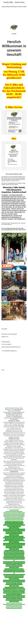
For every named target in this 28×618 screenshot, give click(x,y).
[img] (14, 17)
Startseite (14, 33)
